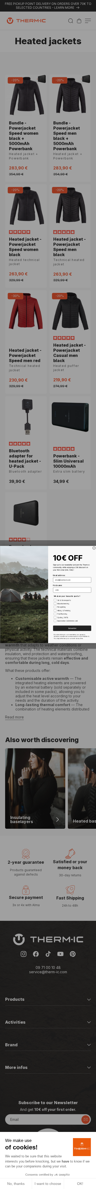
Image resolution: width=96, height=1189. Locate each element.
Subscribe (72, 628)
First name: (57, 585)
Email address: (59, 575)
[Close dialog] (93, 548)
